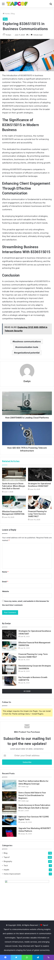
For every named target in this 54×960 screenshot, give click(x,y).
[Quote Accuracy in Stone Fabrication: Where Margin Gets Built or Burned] (14, 474)
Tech (6, 865)
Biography (8, 861)
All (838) (27, 691)
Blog (13, 13)
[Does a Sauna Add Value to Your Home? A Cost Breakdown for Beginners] (9, 796)
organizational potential (27, 352)
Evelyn (8, 35)
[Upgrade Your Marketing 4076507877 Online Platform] (9, 832)
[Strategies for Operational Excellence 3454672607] (40, 474)
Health (6, 870)
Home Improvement (12, 874)
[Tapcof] (17, 4)
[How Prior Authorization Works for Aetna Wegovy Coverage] (9, 785)
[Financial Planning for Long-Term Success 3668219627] (40, 502)
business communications (27, 341)
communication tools (27, 347)
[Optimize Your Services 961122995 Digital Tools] (9, 820)
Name (5, 572)
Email (5, 582)
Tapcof (7, 857)
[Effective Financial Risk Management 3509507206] (14, 502)
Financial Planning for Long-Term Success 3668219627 (37, 513)
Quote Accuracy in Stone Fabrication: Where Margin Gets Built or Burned (13, 486)
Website (5, 591)
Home (7, 13)
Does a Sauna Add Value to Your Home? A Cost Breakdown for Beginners (32, 795)
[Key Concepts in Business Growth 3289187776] (9, 681)
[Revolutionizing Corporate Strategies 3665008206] (9, 669)
